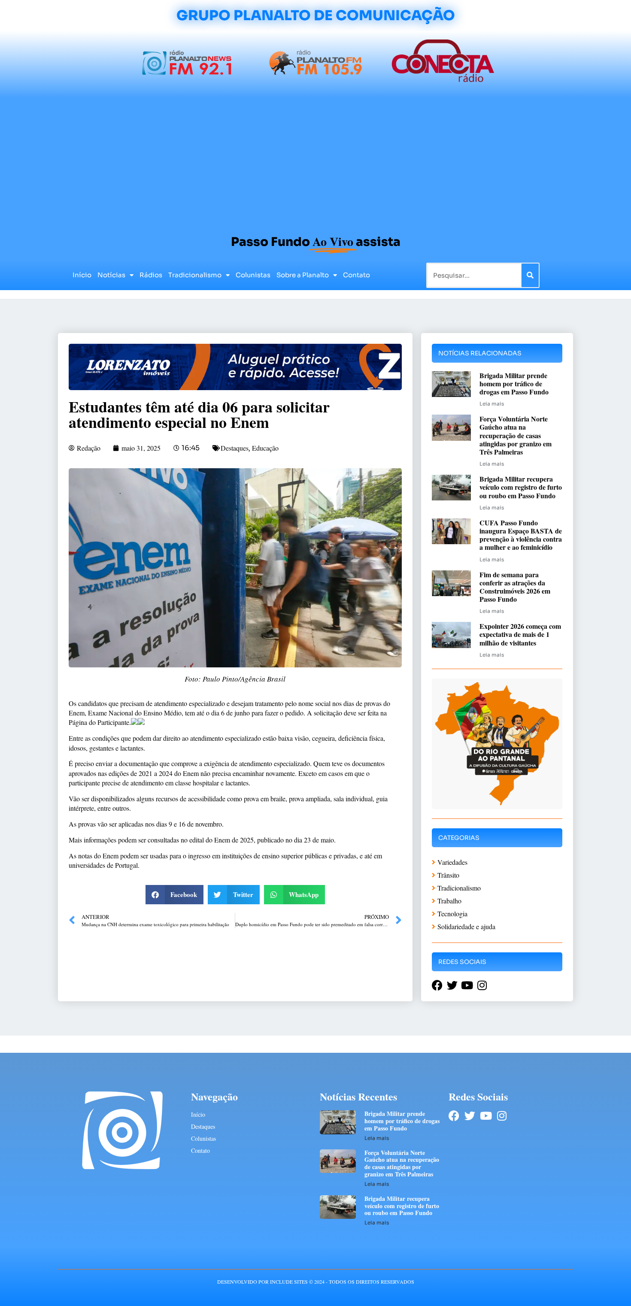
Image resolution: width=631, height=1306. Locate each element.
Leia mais (491, 403)
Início (82, 275)
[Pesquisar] (530, 275)
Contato (356, 275)
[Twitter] (469, 1115)
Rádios (151, 275)
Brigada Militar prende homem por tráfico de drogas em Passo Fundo (514, 383)
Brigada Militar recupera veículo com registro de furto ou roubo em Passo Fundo (520, 487)
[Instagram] (501, 1115)
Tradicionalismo (194, 275)
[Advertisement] (315, 162)
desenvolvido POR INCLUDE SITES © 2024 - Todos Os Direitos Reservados (315, 1281)
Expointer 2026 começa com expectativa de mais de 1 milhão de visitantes (520, 634)
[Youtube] (485, 1115)
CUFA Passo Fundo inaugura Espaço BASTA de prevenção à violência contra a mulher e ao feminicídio (520, 535)
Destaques (235, 447)
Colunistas (253, 275)
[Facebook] (454, 1115)
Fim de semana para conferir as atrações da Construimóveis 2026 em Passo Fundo (514, 587)
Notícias (111, 275)
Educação (265, 447)
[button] (175, 894)
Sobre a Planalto (302, 275)
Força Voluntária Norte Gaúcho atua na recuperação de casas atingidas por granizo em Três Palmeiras (515, 435)
